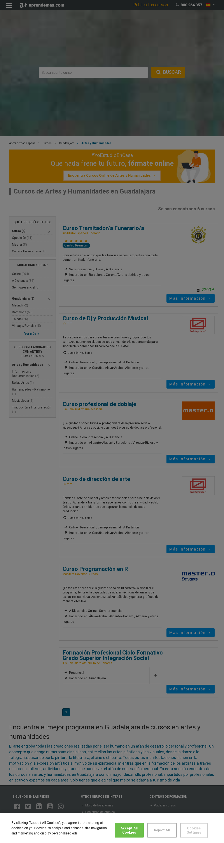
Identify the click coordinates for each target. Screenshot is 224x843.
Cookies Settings (194, 830)
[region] (112, 828)
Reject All (162, 830)
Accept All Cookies (129, 830)
